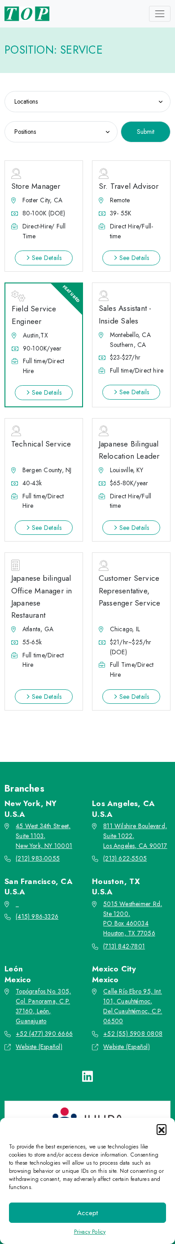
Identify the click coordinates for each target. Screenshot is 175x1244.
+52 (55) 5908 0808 (132, 1033)
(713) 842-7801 (124, 946)
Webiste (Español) (39, 1046)
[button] (161, 1129)
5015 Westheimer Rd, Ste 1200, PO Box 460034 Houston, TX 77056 (132, 918)
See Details (45, 257)
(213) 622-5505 (125, 858)
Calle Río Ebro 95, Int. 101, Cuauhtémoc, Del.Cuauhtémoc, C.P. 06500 (132, 1006)
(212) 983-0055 (38, 858)
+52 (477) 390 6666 (44, 1033)
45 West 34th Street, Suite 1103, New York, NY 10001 (44, 835)
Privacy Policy (90, 1232)
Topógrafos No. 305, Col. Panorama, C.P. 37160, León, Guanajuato (43, 1006)
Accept (87, 1213)
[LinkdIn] (87, 1076)
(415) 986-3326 (37, 916)
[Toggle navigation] (160, 13)
